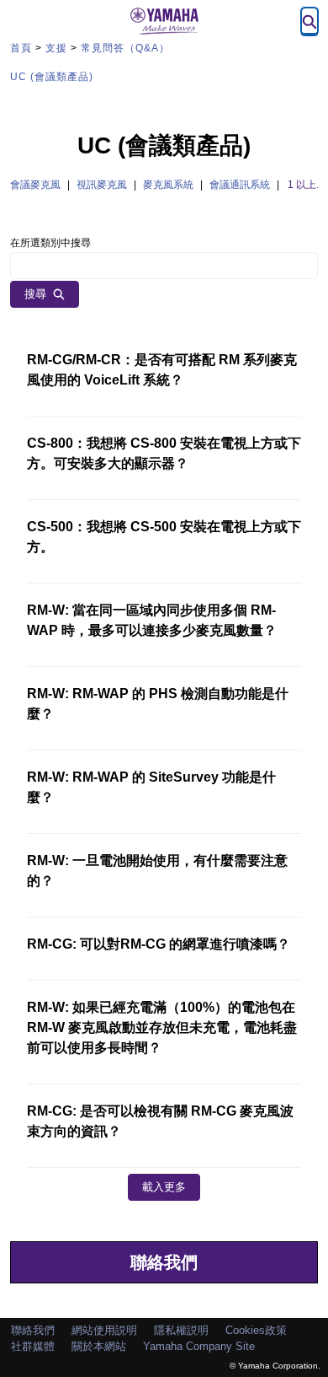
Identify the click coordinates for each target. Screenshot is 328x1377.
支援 (56, 48)
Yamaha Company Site (199, 1346)
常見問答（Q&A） (125, 48)
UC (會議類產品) (51, 77)
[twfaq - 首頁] (164, 21)
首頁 (21, 48)
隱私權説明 (181, 1330)
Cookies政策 (256, 1330)
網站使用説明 (104, 1330)
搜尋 (35, 294)
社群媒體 (33, 1346)
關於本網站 (98, 1346)
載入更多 (164, 1187)
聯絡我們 (164, 1262)
